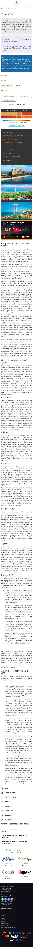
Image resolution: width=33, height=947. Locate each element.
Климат (4, 91)
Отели (3, 81)
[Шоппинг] (2, 815)
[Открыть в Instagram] (11, 899)
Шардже (24, 481)
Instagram (17, 48)
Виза (7, 788)
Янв (4, 114)
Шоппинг (8, 815)
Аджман (29, 552)
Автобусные (5, 920)
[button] (30, 3)
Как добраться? (10, 797)
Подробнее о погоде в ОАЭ (16, 125)
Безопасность (10, 793)
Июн (29, 114)
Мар (14, 114)
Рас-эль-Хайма (17, 522)
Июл (3, 117)
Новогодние (5, 925)
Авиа (2, 918)
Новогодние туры (9, 96)
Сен (14, 117)
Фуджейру (13, 418)
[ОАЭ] (16, 173)
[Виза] (2, 788)
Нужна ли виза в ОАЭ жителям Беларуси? (12, 831)
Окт (19, 117)
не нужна (9, 132)
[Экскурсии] (2, 820)
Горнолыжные (5, 923)
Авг (9, 117)
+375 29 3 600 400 (6, 890)
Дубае (15, 374)
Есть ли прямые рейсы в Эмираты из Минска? (14, 836)
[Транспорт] (2, 811)
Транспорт (9, 811)
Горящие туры (24, 96)
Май (24, 114)
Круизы (3, 921)
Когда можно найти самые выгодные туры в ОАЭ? (14, 842)
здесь (16, 41)
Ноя (24, 117)
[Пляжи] (2, 802)
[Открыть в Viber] (5, 899)
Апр (19, 114)
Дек (29, 117)
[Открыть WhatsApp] (2, 899)
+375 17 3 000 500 (6, 888)
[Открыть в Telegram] (8, 899)
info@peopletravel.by (7, 901)
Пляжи (7, 802)
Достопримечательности (10, 86)
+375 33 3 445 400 (6, 891)
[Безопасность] (2, 793)
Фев (9, 114)
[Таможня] (2, 806)
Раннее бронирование (9, 100)
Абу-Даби (29, 458)
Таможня (8, 806)
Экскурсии (9, 820)
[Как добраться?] (2, 797)
